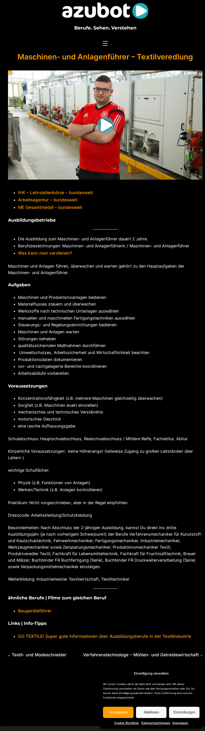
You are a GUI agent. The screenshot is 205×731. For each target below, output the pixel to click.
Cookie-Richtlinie (126, 723)
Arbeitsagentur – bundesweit (47, 199)
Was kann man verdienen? (45, 253)
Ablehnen (151, 712)
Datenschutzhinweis (155, 723)
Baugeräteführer (35, 610)
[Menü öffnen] (105, 43)
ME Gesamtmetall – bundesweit (50, 207)
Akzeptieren (118, 712)
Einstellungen (184, 712)
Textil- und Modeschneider (39, 654)
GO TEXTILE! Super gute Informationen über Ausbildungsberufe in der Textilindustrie (104, 636)
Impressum (180, 723)
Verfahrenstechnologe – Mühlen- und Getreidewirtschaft (141, 654)
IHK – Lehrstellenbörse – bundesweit (55, 192)
